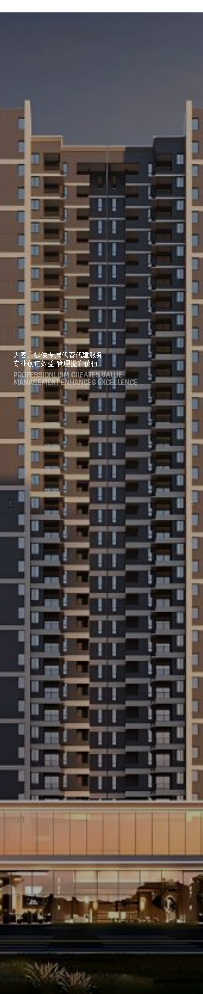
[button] (192, 503)
